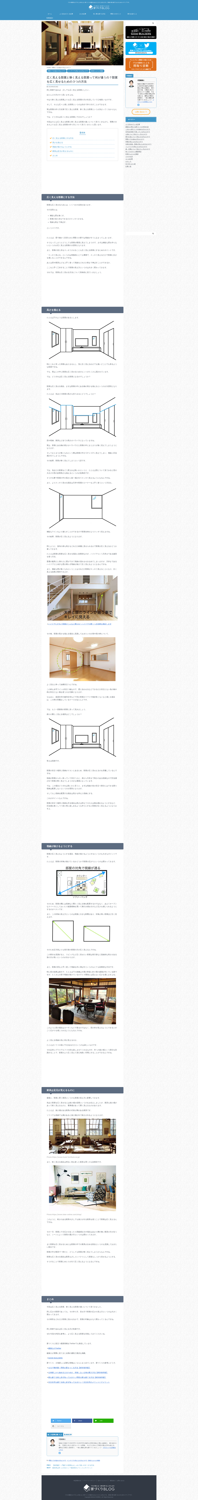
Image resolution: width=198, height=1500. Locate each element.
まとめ (55, 155)
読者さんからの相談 (94, 1460)
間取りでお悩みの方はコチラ (57, 1460)
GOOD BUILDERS (55, 1358)
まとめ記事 (82, 14)
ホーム (50, 14)
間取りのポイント (115, 14)
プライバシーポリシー (89, 1480)
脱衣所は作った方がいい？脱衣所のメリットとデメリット (72, 1468)
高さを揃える (57, 142)
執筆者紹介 (50, 18)
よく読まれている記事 (66, 14)
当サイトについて (103, 1480)
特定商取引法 (77, 1480)
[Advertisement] (82, 177)
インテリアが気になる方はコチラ (77, 1460)
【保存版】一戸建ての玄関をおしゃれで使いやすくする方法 (73, 1465)
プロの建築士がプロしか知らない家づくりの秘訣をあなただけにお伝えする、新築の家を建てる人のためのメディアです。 (99, 1495)
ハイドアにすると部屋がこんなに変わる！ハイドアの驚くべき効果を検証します (79, 624)
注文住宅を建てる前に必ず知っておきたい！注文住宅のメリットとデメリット (79, 1382)
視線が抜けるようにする (62, 147)
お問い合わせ (140, 112)
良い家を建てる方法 (99, 14)
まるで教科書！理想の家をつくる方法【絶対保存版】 (69, 1368)
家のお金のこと (132, 14)
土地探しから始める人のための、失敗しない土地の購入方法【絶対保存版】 (78, 1373)
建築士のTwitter (54, 1348)
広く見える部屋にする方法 (62, 138)
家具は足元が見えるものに (62, 151)
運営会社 (112, 1480)
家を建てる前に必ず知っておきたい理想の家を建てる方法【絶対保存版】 (77, 1377)
